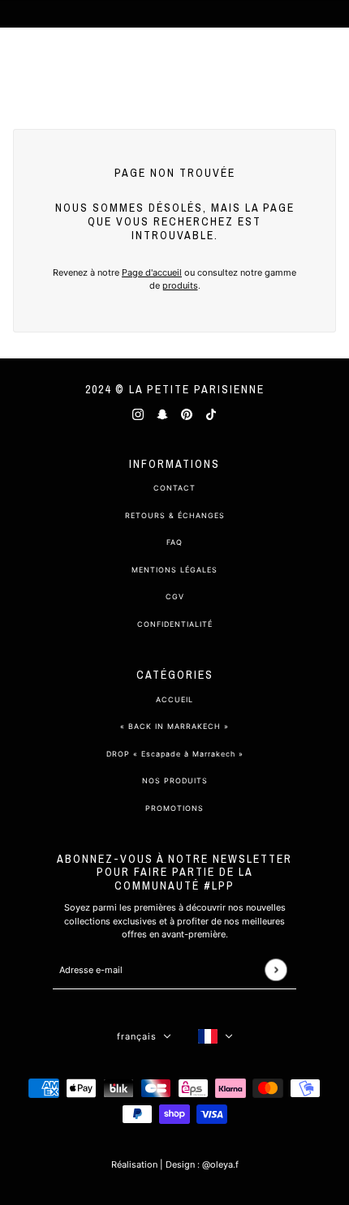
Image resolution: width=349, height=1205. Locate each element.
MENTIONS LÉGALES (174, 569)
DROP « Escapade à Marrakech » (174, 753)
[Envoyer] (276, 970)
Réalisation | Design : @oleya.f (175, 1164)
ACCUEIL (174, 699)
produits (180, 285)
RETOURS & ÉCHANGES (175, 515)
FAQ (174, 542)
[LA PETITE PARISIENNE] (174, 65)
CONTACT (174, 487)
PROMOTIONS (174, 808)
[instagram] (138, 414)
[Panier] (328, 65)
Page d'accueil (152, 272)
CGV (175, 596)
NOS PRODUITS (175, 780)
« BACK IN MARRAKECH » (174, 726)
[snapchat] (162, 414)
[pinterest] (186, 414)
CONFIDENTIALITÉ (175, 624)
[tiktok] (211, 414)
